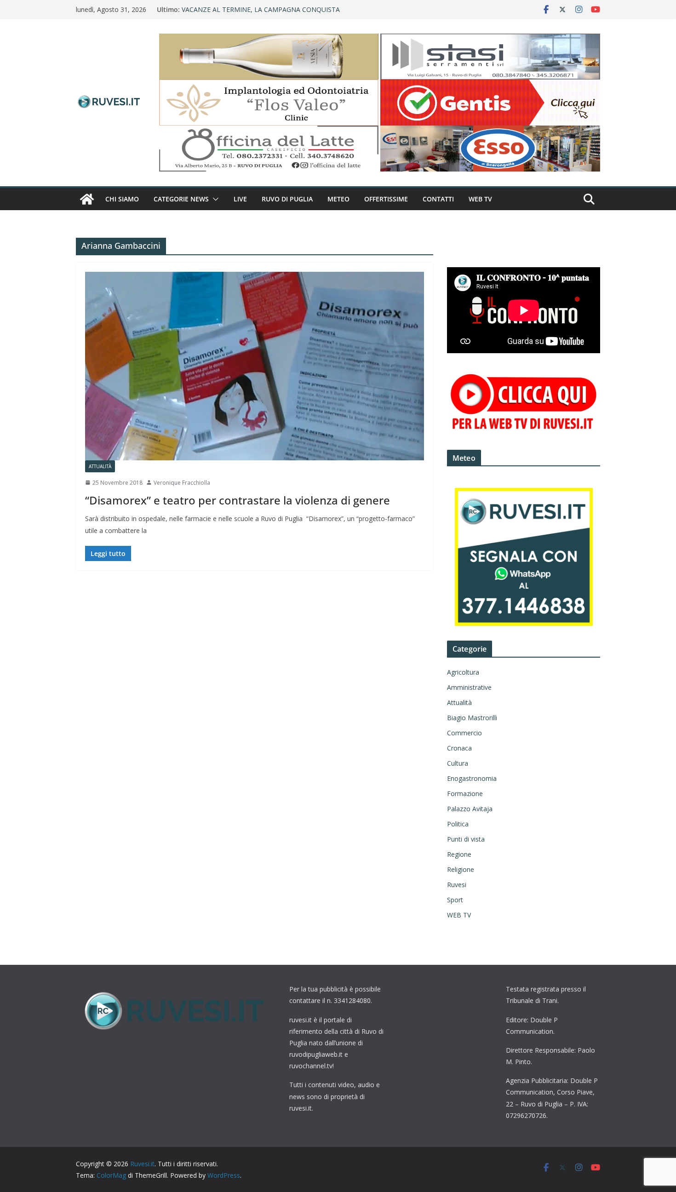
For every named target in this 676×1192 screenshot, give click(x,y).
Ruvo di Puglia (287, 199)
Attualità (100, 466)
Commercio (464, 732)
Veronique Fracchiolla (182, 483)
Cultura (457, 763)
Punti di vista (466, 839)
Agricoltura (463, 672)
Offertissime (386, 199)
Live (240, 199)
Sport (455, 899)
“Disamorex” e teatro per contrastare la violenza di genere (237, 500)
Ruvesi (456, 884)
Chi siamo (122, 199)
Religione (460, 869)
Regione (459, 854)
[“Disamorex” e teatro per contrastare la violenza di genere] (254, 366)
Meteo (338, 199)
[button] (214, 199)
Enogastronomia (472, 778)
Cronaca (459, 748)
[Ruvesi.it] (87, 199)
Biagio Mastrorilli (472, 717)
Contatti (438, 199)
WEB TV (480, 199)
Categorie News (181, 199)
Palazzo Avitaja (470, 808)
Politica (458, 824)
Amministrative (469, 687)
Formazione (465, 793)
